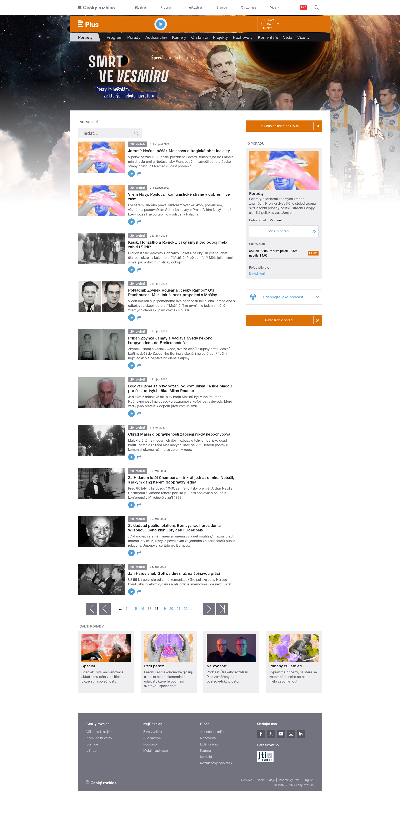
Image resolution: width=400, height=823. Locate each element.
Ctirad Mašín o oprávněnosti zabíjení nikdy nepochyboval (179, 434)
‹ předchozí (105, 609)
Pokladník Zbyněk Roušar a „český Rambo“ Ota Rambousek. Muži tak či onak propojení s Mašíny (172, 292)
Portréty (256, 193)
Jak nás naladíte (212, 732)
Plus (313, 253)
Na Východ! (217, 666)
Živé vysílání (152, 732)
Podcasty (150, 744)
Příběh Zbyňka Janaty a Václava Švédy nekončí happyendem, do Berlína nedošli (170, 340)
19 (164, 609)
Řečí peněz (154, 666)
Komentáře (268, 37)
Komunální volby (99, 738)
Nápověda (208, 738)
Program (166, 7)
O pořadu (256, 143)
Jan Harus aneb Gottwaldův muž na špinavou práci (174, 573)
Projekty (220, 37)
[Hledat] (316, 7)
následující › (209, 609)
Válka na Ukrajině (99, 732)
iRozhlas (141, 7)
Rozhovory (243, 37)
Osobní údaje (265, 780)
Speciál (88, 666)
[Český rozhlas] (96, 7)
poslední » (222, 609)
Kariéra (205, 751)
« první (91, 609)
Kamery (266, 28)
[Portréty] (200, 75)
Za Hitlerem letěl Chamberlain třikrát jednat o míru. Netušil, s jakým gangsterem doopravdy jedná (181, 479)
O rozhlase (248, 7)
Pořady (133, 37)
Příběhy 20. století (285, 666)
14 (128, 609)
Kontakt (206, 757)
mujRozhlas (195, 7)
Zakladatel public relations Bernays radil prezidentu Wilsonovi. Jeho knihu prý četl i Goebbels (174, 527)
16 (142, 609)
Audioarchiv (270, 24)
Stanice (222, 7)
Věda (287, 37)
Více (303, 37)
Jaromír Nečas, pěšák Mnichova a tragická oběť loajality (179, 151)
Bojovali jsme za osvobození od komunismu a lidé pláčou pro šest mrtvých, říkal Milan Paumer (180, 388)
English (309, 780)
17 (149, 609)
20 (171, 609)
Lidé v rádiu (209, 744)
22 (186, 609)
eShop (91, 751)
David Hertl (257, 274)
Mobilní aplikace (155, 751)
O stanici (199, 37)
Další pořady (92, 626)
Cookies (246, 780)
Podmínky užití (289, 780)
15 (135, 609)
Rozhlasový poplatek (216, 763)
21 (179, 609)
